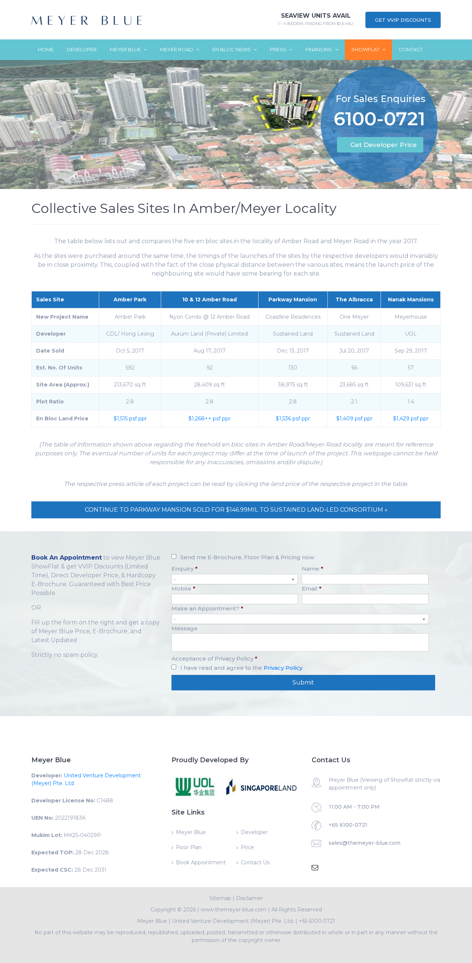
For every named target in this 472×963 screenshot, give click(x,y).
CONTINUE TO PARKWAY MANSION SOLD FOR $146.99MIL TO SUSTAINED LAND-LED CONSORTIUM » (236, 509)
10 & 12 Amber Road (209, 299)
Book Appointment (201, 862)
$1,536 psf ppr (293, 418)
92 (209, 367)
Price (247, 847)
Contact (411, 49)
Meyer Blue (126, 49)
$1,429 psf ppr (410, 418)
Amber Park (130, 299)
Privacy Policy (283, 667)
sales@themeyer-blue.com (364, 843)
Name (312, 568)
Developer (82, 49)
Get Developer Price (383, 144)
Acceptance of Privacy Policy (214, 658)
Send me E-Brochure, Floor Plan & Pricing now (247, 557)
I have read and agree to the (241, 667)
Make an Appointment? (207, 608)
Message (184, 628)
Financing (319, 49)
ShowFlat (366, 49)
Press (278, 49)
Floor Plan (189, 847)
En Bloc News (232, 49)
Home (45, 49)
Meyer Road (177, 49)
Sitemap (220, 898)
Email (312, 588)
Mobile (183, 588)
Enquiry (184, 568)
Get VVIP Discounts (403, 20)
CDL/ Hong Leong (130, 333)
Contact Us (255, 862)
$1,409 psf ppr (354, 418)
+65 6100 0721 (317, 921)
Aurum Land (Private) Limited (209, 333)
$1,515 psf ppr (130, 418)
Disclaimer (249, 898)
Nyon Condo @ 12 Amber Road (209, 317)
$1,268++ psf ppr (209, 418)
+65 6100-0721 (348, 825)
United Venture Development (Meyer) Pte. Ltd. (233, 921)
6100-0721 (379, 120)
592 (130, 367)
